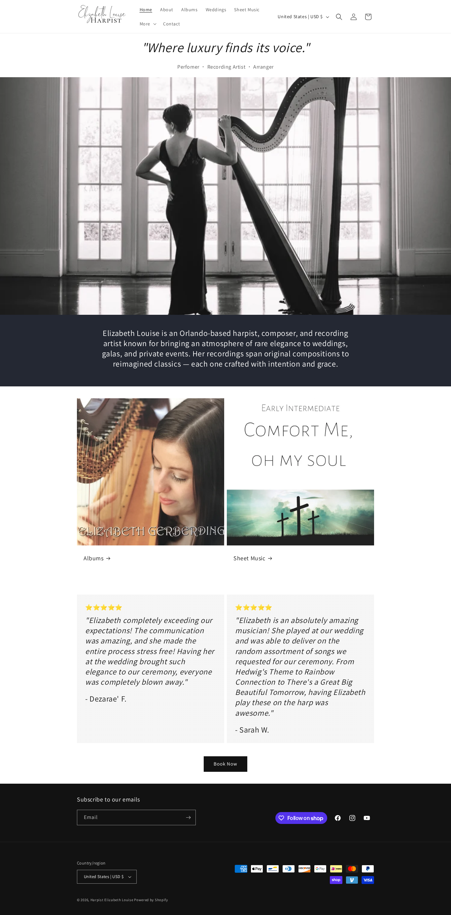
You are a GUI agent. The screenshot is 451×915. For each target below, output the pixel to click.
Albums (94, 558)
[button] (147, 24)
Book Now (225, 764)
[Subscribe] (188, 817)
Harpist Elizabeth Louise (111, 900)
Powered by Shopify (151, 900)
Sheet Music (249, 558)
